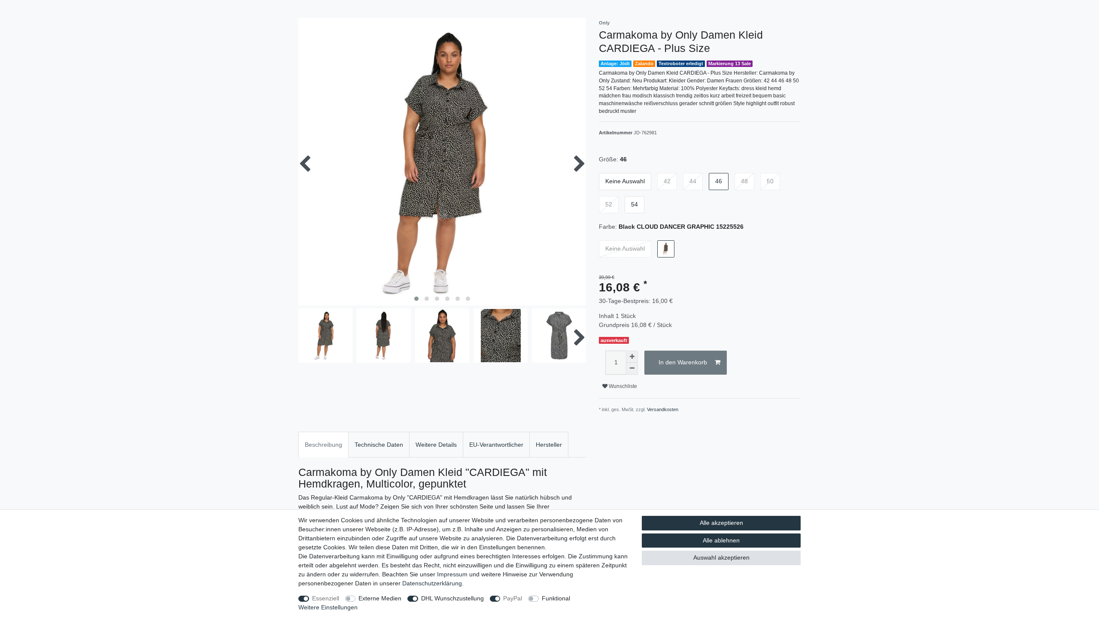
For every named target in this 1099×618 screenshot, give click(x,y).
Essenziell (325, 598)
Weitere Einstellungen (328, 607)
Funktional (556, 598)
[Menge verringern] (632, 369)
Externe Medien (379, 598)
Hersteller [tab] (549, 444)
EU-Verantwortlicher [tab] (496, 444)
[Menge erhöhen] (632, 357)
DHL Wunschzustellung (452, 598)
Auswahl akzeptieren (721, 557)
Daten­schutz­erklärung (432, 583)
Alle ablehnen (721, 540)
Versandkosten (662, 409)
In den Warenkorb (683, 362)
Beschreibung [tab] (323, 444)
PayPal (512, 598)
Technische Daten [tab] (379, 444)
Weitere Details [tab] (436, 444)
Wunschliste (622, 386)
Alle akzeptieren (721, 522)
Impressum (452, 574)
